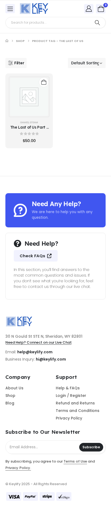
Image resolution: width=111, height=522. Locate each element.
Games (24, 122)
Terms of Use (75, 461)
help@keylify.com (35, 352)
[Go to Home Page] (6, 41)
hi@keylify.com (51, 359)
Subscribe (91, 447)
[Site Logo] (34, 8)
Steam (34, 122)
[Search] (97, 22)
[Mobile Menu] (10, 8)
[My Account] (89, 8)
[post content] (29, 97)
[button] (16, 63)
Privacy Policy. (18, 467)
